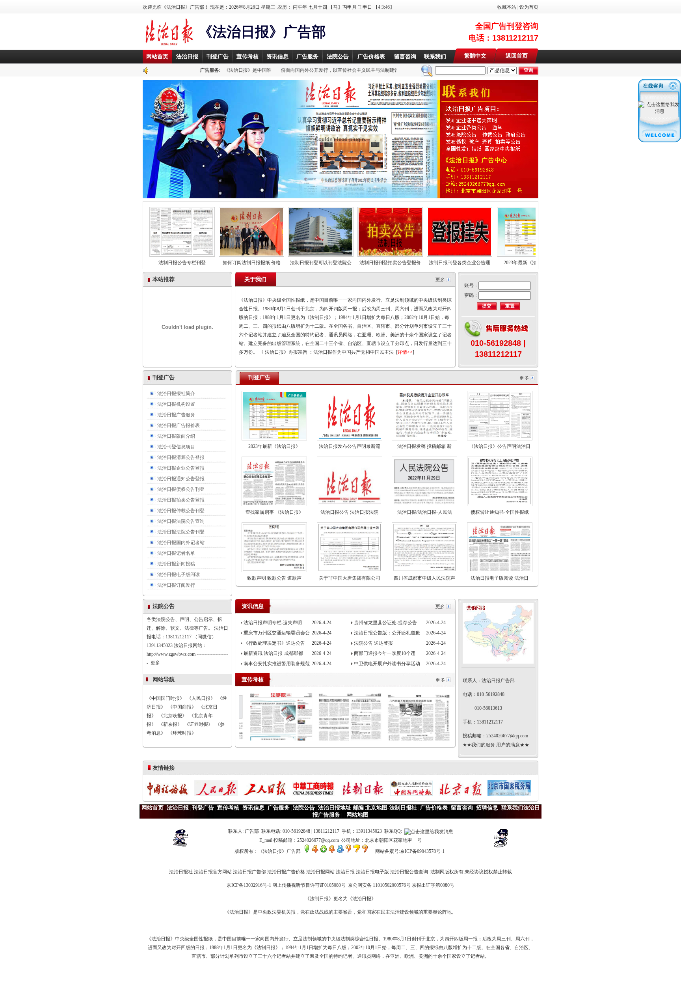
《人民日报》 (201, 698)
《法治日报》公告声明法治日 (499, 446)
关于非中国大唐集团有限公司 (349, 578)
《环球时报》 (182, 733)
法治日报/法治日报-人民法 (424, 512)
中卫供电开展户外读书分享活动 (387, 663)
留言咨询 (405, 57)
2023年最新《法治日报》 (497, 262)
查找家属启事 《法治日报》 (274, 512)
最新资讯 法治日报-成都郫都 (273, 653)
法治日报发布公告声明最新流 (349, 446)
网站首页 (157, 57)
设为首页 (528, 7)
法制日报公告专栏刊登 (149, 262)
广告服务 (307, 57)
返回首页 (517, 56)
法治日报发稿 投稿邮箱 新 (424, 446)
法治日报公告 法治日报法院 (349, 512)
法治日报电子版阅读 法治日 (499, 578)
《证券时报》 (198, 724)
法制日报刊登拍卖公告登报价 (358, 262)
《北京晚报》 (172, 715)
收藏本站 (506, 7)
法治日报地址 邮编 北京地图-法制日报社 (367, 808)
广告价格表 (371, 57)
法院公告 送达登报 (373, 643)
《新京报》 (170, 724)
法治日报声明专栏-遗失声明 (273, 622)
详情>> (405, 352)
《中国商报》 (182, 707)
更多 (155, 640)
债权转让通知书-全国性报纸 (500, 512)
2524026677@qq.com (507, 736)
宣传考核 (247, 57)
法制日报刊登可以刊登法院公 (288, 262)
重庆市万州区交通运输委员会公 (277, 633)
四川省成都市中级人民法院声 (424, 578)
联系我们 (435, 57)
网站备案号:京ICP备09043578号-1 (410, 851)
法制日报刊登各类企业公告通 (427, 262)
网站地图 (357, 815)
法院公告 (338, 57)
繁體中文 (475, 56)
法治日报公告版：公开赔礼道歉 (387, 633)
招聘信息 (487, 808)
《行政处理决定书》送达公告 (274, 643)
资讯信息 (277, 57)
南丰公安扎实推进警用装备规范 (277, 663)
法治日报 (187, 57)
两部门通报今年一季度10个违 (384, 653)
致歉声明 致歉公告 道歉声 (274, 578)
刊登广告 (218, 57)
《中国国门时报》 (165, 698)
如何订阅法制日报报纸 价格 (219, 262)
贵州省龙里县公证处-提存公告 (385, 622)
